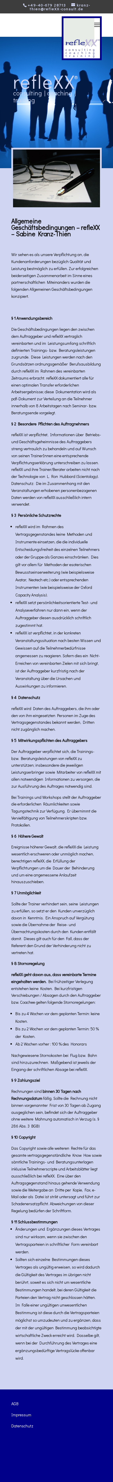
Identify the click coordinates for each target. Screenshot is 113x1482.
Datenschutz (22, 1426)
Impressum (21, 1414)
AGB (15, 1403)
